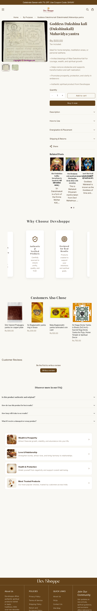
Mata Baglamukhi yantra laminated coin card (59, 327)
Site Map (56, 608)
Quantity (53, 90)
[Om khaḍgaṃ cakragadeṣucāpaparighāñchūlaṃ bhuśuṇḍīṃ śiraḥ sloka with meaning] (57, 164)
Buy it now (72, 103)
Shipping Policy (35, 604)
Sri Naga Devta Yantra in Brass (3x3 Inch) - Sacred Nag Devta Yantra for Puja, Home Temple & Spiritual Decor (81, 331)
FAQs (55, 600)
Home (15, 17)
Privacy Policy (34, 596)
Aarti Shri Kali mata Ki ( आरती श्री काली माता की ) (72, 175)
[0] (92, 9)
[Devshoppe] (48, 9)
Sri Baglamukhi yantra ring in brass (36, 326)
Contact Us (57, 604)
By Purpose (28, 17)
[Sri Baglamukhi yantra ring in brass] (37, 312)
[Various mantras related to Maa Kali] (88, 164)
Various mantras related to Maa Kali (87, 177)
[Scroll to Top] (92, 598)
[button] (71, 207)
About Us (57, 596)
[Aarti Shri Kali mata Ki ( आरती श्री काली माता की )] (72, 164)
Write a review (48, 370)
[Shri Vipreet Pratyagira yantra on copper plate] (15, 312)
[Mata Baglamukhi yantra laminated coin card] (60, 312)
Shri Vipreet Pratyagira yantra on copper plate (14, 326)
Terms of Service (35, 600)
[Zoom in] (42, 25)
